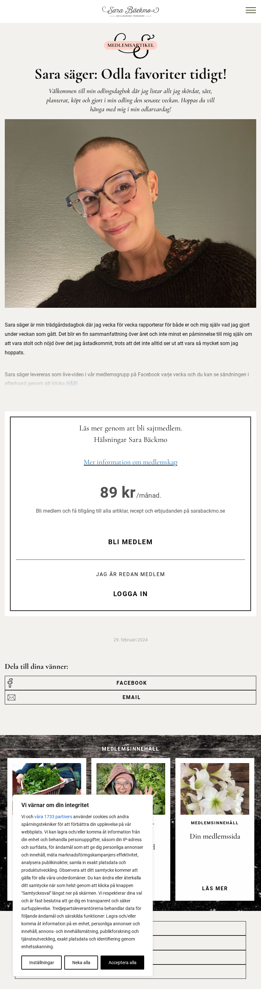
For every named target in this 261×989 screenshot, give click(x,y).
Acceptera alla (123, 962)
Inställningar (41, 962)
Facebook (131, 683)
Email (132, 697)
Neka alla (81, 962)
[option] (215, 834)
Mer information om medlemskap (130, 462)
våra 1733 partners (53, 816)
